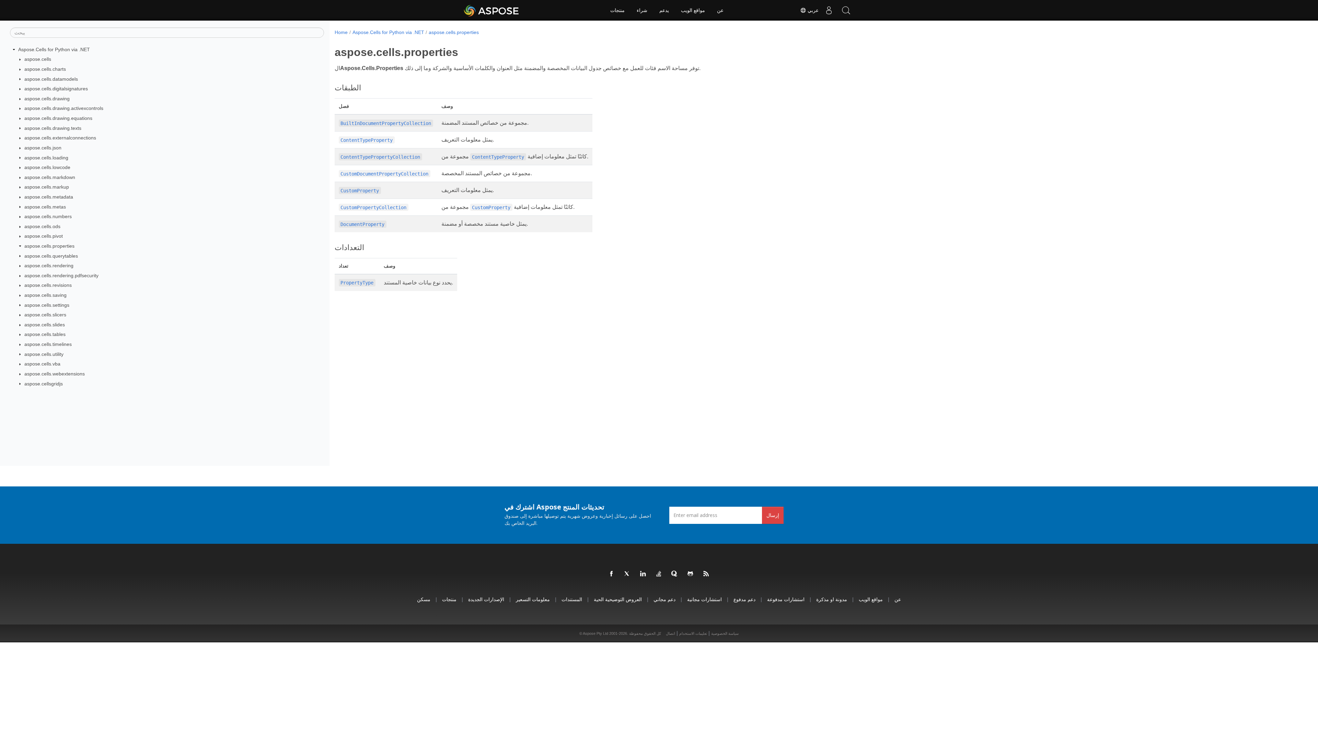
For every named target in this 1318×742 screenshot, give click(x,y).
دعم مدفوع (744, 599)
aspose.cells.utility (43, 354)
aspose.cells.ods (42, 226)
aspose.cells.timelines (48, 344)
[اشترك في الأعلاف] (706, 574)
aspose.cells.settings (46, 305)
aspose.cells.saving (45, 295)
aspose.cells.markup (46, 187)
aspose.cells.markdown (49, 177)
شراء (642, 10)
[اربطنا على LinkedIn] (643, 574)
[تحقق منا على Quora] (674, 574)
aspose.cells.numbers (48, 216)
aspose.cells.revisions (48, 285)
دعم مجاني (664, 599)
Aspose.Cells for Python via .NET (54, 49)
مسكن (423, 599)
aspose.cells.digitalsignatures (56, 88)
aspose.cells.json (42, 147)
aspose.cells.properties (49, 246)
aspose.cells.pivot (43, 236)
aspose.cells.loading (46, 157)
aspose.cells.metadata (48, 197)
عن (720, 10)
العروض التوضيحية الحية (618, 599)
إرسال (772, 515)
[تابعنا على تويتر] (627, 574)
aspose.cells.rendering (48, 265)
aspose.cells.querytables (51, 256)
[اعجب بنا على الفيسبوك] (611, 574)
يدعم (664, 10)
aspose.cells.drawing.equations (58, 118)
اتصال (670, 633)
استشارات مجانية (704, 599)
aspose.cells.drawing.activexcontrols (63, 108)
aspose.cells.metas (45, 207)
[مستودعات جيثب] (690, 574)
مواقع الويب (693, 10)
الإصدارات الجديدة (486, 599)
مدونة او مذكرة (831, 599)
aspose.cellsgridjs (43, 383)
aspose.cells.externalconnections (60, 137)
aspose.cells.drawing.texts (52, 128)
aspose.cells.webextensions (54, 373)
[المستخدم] (828, 10)
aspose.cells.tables (45, 334)
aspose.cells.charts (45, 69)
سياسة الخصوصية (725, 633)
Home (341, 32)
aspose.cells (37, 59)
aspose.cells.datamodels (51, 79)
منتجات (617, 10)
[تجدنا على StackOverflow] (659, 574)
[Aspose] (491, 10)
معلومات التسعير (533, 599)
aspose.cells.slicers (45, 314)
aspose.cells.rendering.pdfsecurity (61, 275)
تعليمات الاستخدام (693, 633)
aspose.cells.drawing (47, 98)
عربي (812, 10)
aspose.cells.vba (42, 364)
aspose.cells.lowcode (47, 167)
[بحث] (846, 10)
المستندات (572, 599)
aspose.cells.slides (44, 324)
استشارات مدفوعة (786, 599)
